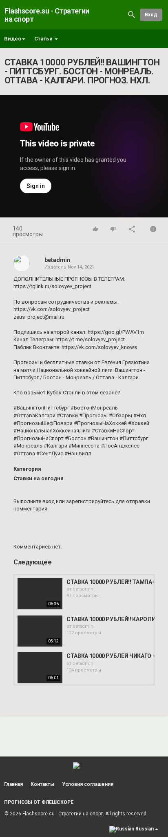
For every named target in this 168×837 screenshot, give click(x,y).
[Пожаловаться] (153, 230)
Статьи (44, 39)
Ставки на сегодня (38, 478)
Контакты (42, 784)
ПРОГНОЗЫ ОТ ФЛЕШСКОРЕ (38, 802)
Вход (151, 15)
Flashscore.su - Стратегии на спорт (46, 15)
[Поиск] (132, 14)
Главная (13, 784)
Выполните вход (34, 501)
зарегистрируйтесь (90, 501)
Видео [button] (12, 39)
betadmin (57, 260)
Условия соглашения (87, 784)
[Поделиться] (132, 230)
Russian (144, 829)
